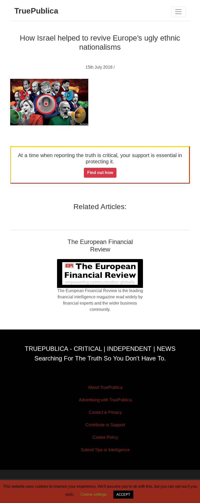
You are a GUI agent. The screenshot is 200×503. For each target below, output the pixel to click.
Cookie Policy (105, 437)
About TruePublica (105, 387)
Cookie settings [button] (93, 494)
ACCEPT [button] (123, 494)
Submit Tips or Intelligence (105, 450)
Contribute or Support (105, 425)
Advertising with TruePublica (105, 400)
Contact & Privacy (105, 412)
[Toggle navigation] (178, 12)
